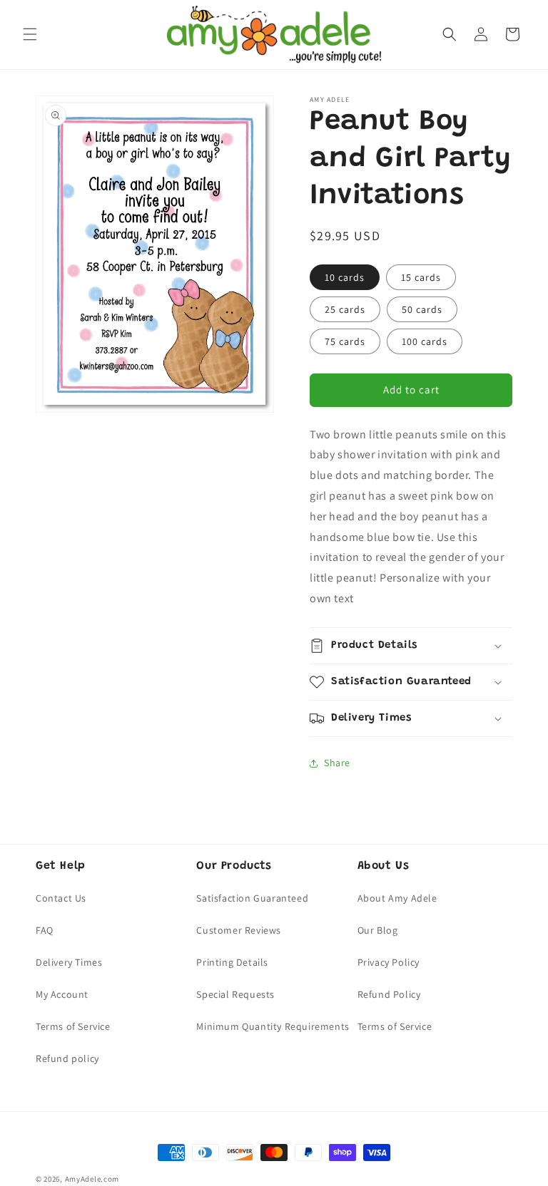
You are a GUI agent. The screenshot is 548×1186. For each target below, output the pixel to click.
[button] (30, 34)
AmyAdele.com (92, 1179)
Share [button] (337, 762)
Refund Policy (389, 994)
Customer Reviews (238, 930)
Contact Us (61, 898)
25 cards (345, 309)
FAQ (45, 930)
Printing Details (232, 962)
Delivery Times (69, 962)
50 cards (422, 309)
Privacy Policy (388, 962)
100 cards (424, 341)
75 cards (345, 341)
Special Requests (235, 994)
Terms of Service (73, 1026)
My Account (62, 994)
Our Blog (377, 930)
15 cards (421, 277)
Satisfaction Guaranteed (252, 898)
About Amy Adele (397, 898)
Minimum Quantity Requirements (272, 1026)
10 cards (345, 277)
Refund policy (67, 1058)
